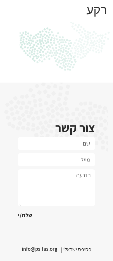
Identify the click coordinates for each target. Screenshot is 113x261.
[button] (41, 249)
